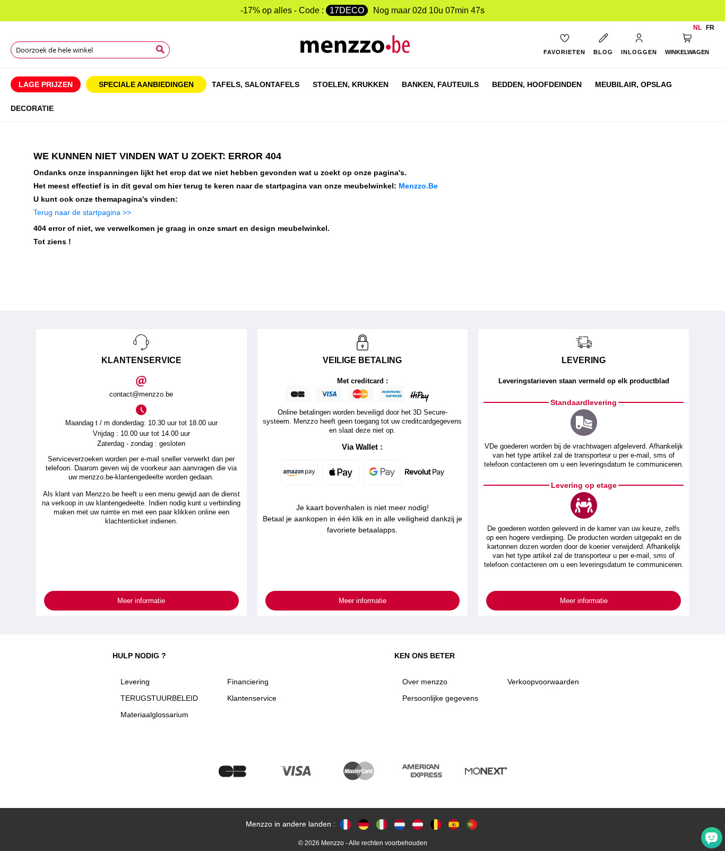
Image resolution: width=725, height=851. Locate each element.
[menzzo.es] (454, 824)
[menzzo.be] (436, 824)
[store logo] (362, 48)
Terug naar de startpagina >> (82, 212)
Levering (135, 681)
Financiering (248, 681)
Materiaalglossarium (154, 714)
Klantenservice (252, 698)
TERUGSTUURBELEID (159, 698)
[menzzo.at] (418, 824)
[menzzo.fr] (345, 824)
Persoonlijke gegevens (440, 698)
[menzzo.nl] (400, 824)
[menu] (362, 95)
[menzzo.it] (382, 824)
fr (710, 27)
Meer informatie (141, 601)
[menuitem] (46, 84)
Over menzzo (424, 681)
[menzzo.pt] (472, 824)
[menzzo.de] (364, 824)
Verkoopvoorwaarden (543, 681)
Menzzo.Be (418, 186)
